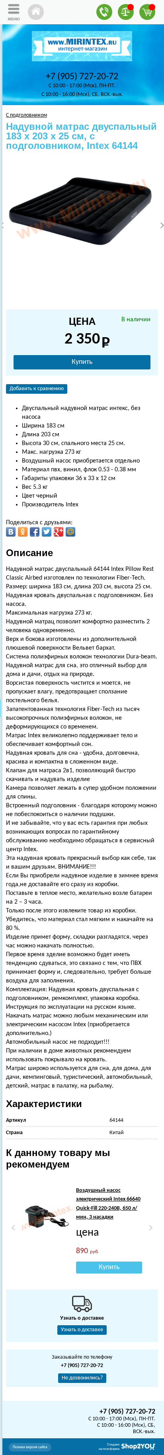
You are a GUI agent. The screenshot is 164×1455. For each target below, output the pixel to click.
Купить (82, 362)
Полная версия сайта (30, 1447)
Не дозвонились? (82, 1378)
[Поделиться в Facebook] (34, 532)
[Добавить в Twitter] (46, 532)
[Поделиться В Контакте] (11, 532)
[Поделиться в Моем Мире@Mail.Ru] (70, 532)
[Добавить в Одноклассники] (22, 532)
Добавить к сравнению (37, 389)
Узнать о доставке (82, 1330)
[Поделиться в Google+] (58, 532)
